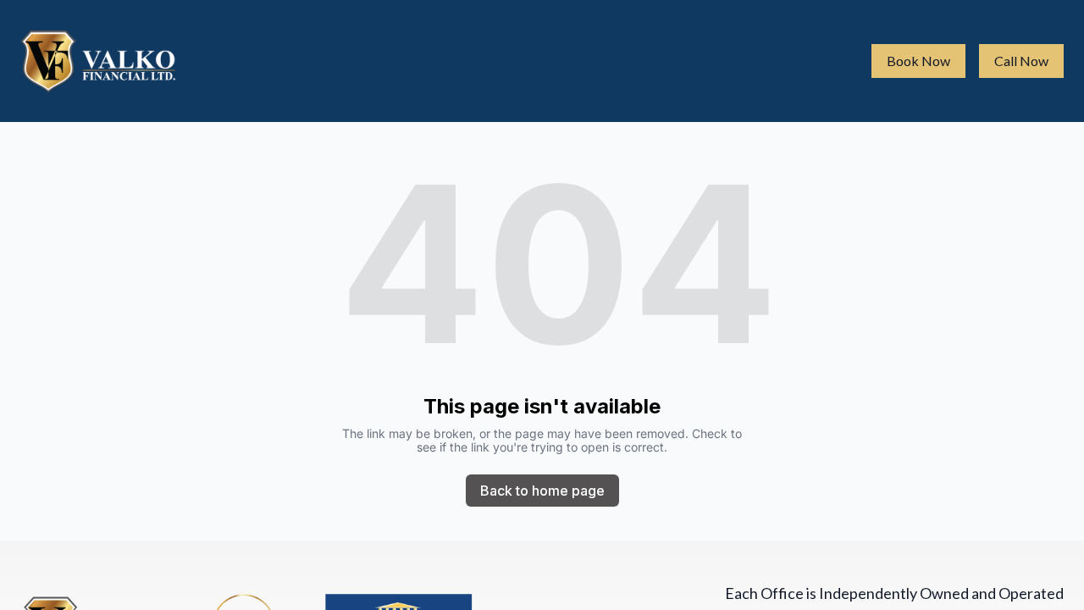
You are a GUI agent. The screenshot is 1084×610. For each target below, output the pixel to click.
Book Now (918, 61)
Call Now (1021, 61)
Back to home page (542, 490)
